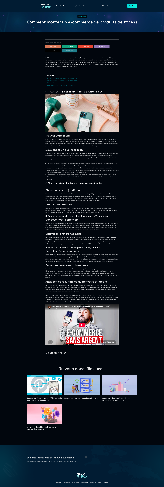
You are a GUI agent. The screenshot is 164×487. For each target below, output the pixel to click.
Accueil (58, 6)
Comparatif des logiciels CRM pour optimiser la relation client (116, 399)
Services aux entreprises (90, 6)
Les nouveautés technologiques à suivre (81, 398)
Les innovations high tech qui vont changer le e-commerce (41, 428)
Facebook (132, 6)
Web (102, 6)
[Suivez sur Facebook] (86, 457)
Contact (109, 6)
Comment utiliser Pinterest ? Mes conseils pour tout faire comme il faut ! (44, 399)
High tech (77, 6)
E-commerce (67, 6)
